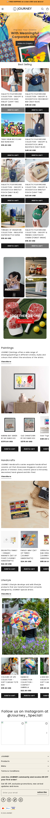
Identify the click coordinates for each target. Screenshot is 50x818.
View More (6, 361)
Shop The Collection (25, 321)
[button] (2, 9)
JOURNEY (9, 813)
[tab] (21, 59)
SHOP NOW (25, 53)
